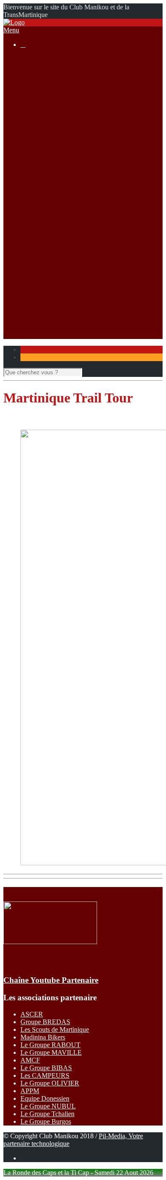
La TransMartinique (64, 128)
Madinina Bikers (42, 1037)
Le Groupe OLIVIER (49, 1083)
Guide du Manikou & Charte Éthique (87, 97)
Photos (46, 296)
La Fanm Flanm (58, 151)
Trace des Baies (58, 281)
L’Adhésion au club (64, 82)
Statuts (46, 112)
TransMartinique (59, 243)
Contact (30, 327)
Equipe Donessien (44, 1098)
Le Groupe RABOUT (50, 1044)
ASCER (31, 1014)
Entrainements (56, 197)
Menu (11, 30)
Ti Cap (46, 227)
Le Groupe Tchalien (47, 1113)
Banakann (51, 258)
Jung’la (47, 250)
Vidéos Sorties (56, 189)
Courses (31, 120)
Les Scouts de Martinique (54, 1029)
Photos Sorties (56, 181)
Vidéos (46, 304)
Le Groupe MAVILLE (51, 1052)
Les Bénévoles (57, 74)
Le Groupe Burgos (45, 1121)
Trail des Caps (56, 273)
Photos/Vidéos (39, 289)
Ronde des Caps (59, 220)
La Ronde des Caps (63, 143)
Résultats (32, 204)
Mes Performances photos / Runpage (86, 312)
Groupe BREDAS (45, 1021)
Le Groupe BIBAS (46, 1067)
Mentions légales (60, 105)
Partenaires (35, 319)
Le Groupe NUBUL (48, 1106)
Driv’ (44, 212)
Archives (49, 158)
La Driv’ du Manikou (66, 135)
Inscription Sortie (60, 174)
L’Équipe (50, 89)
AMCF (30, 1060)
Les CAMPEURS (44, 1075)
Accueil (30, 59)
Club (27, 66)
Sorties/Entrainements (49, 166)
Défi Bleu (50, 266)
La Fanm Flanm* (60, 235)
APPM (29, 1090)
